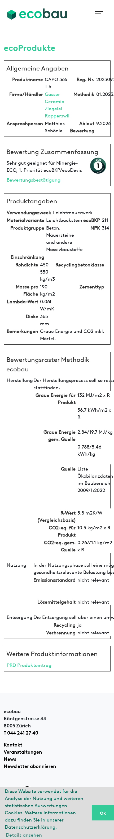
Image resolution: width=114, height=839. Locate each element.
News (10, 758)
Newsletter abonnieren (30, 765)
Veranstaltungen (23, 751)
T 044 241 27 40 (21, 732)
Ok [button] (103, 813)
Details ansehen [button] (24, 834)
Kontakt (13, 744)
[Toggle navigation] (99, 14)
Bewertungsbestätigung (33, 179)
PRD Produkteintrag (29, 664)
